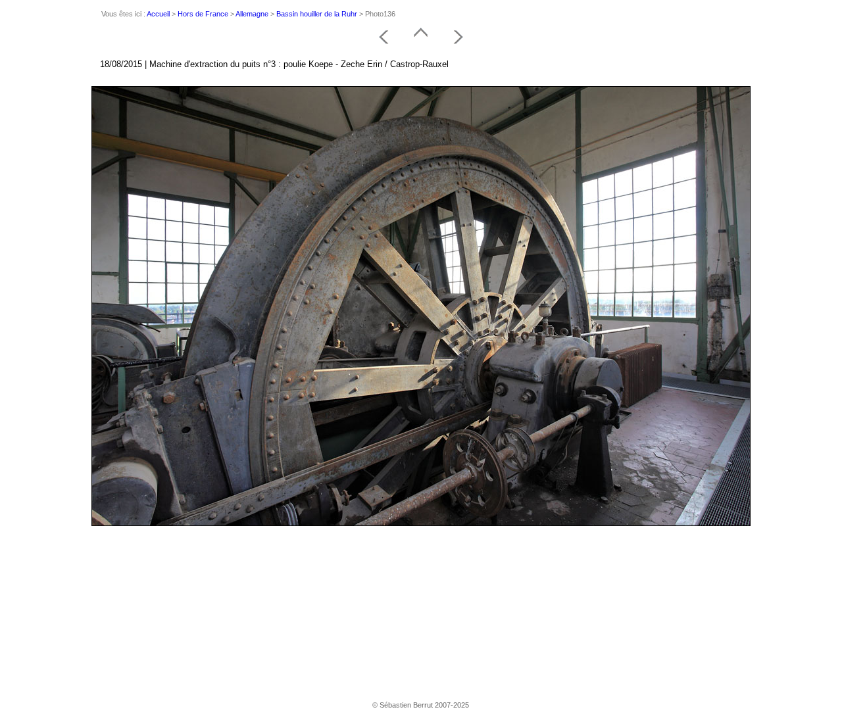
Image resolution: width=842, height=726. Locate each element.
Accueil (158, 14)
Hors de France (203, 14)
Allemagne (251, 14)
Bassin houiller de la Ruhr (316, 14)
